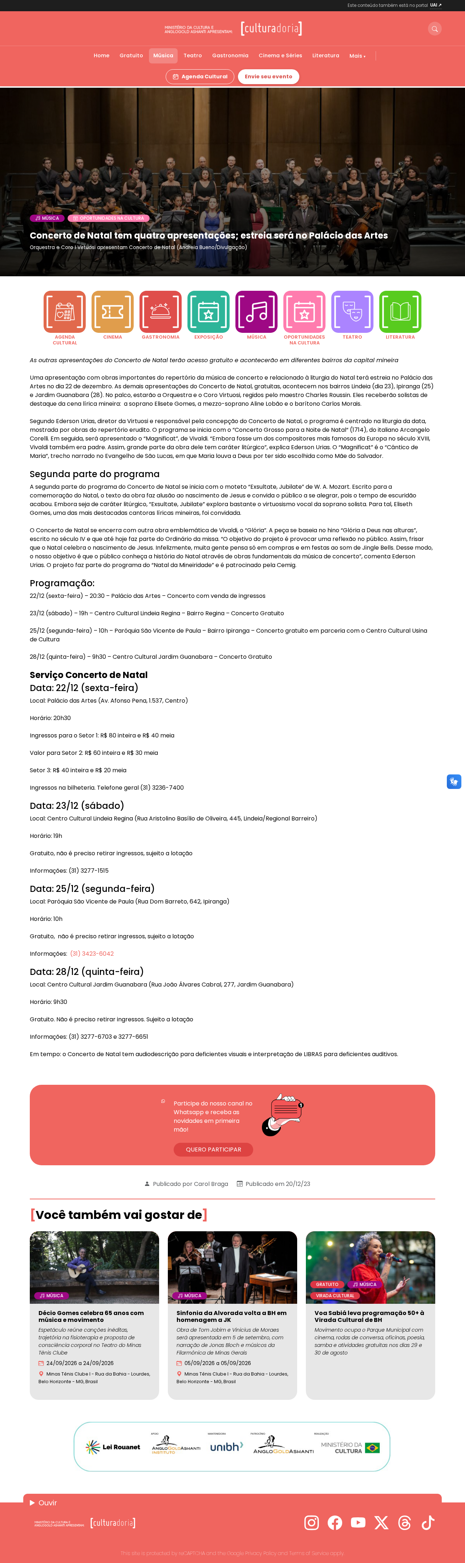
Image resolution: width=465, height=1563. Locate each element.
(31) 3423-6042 (92, 954)
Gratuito (131, 55)
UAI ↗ (436, 5)
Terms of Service (309, 1553)
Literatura (325, 55)
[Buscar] (435, 29)
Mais (356, 55)
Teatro (192, 55)
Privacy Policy (260, 1553)
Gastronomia (230, 55)
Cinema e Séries (280, 55)
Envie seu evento (268, 76)
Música (163, 55)
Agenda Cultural (204, 76)
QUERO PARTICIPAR (213, 1149)
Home (101, 55)
